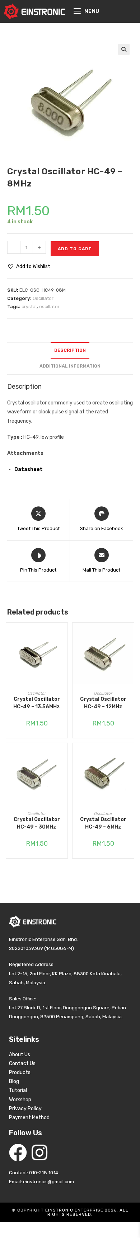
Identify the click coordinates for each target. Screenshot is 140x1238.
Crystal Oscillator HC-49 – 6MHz (103, 823)
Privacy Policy (25, 1109)
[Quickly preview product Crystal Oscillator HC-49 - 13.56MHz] (64, 635)
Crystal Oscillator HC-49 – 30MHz (37, 823)
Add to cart (75, 248)
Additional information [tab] (70, 366)
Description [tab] (70, 350)
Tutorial (18, 1090)
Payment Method (29, 1118)
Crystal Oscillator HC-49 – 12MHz (103, 703)
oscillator (49, 306)
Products (20, 1072)
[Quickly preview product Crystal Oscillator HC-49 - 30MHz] (64, 755)
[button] (124, 49)
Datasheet (28, 469)
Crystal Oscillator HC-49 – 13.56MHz (36, 703)
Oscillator (43, 298)
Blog (14, 1081)
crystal (29, 306)
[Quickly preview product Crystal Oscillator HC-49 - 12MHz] (130, 635)
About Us (19, 1055)
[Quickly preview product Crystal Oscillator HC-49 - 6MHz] (130, 755)
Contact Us (22, 1063)
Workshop (20, 1100)
